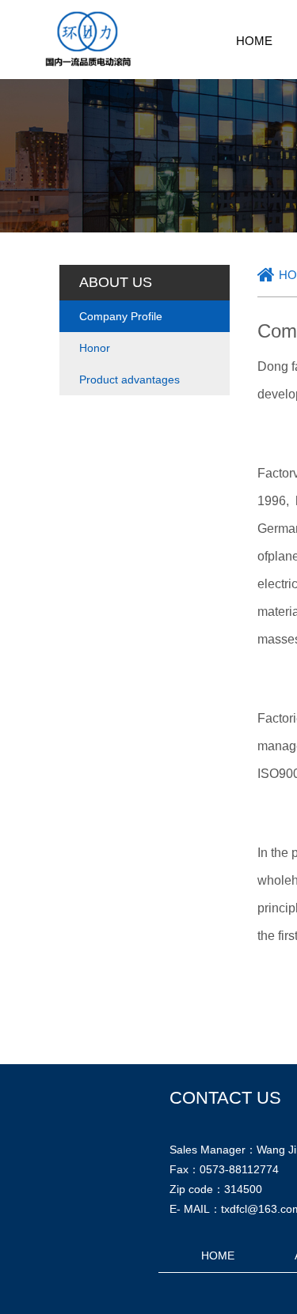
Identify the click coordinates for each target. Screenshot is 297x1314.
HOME (254, 40)
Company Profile (120, 316)
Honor (94, 348)
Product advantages (129, 379)
